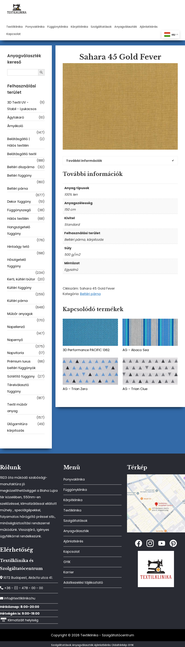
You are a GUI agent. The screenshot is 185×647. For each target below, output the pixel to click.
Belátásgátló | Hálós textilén (18, 142)
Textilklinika (72, 510)
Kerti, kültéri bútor (21, 279)
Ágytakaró (15, 117)
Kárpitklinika (72, 500)
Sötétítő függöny (21, 376)
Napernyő (15, 340)
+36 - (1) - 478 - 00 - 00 (23, 588)
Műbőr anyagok (20, 313)
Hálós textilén (18, 218)
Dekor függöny (19, 201)
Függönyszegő (19, 210)
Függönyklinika (75, 489)
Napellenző (16, 326)
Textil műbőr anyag (17, 407)
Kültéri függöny (19, 287)
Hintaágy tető (18, 246)
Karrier (68, 572)
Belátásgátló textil (21, 154)
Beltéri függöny (19, 175)
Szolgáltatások (75, 520)
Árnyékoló (15, 126)
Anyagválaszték (76, 531)
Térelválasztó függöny (18, 388)
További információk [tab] (84, 160)
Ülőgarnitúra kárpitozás (17, 427)
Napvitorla (15, 353)
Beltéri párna (90, 294)
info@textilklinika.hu (19, 598)
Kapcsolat (71, 551)
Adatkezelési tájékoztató (83, 582)
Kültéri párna (17, 300)
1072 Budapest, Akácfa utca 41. (28, 577)
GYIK (66, 562)
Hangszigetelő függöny (18, 230)
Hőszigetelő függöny (16, 262)
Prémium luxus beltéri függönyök (21, 364)
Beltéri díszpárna (20, 167)
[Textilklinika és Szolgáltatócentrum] (156, 476)
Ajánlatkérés (73, 541)
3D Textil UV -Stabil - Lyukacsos (21, 105)
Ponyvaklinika (74, 479)
